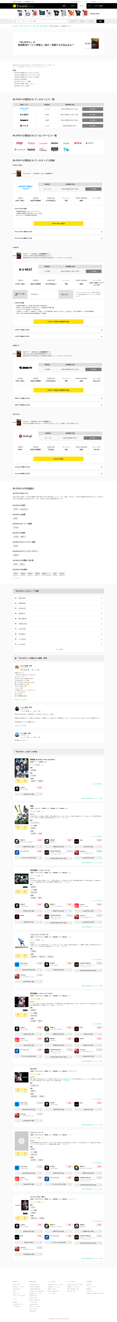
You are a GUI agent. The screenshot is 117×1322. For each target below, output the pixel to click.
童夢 (67, 808)
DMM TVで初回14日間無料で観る (59, 390)
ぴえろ (69, 872)
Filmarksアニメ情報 (17, 26)
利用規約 (89, 1289)
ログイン (102, 1)
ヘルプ (86, 1)
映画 (64, 6)
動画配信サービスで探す (36, 1293)
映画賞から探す (33, 1295)
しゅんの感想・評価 (26, 707)
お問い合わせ (90, 1291)
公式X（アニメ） (17, 1293)
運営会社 (89, 1284)
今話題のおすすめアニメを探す (75, 1284)
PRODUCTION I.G (72, 1071)
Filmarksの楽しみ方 (76, 1)
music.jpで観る (58, 459)
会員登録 (93, 1)
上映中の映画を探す (34, 1284)
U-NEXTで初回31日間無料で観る (58, 321)
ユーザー (91, 21)
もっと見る (17, 578)
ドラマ (72, 6)
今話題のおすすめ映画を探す (37, 1291)
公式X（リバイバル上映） (19, 1295)
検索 (100, 21)
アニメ (82, 6)
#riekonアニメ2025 (20, 699)
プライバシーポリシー (92, 1286)
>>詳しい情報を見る (97, 784)
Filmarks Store (16, 1284)
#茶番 (24, 725)
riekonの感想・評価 (26, 666)
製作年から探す (33, 1297)
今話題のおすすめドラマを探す (55, 1284)
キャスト (82, 21)
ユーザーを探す (98, 6)
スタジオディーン (72, 1199)
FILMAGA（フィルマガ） (19, 1286)
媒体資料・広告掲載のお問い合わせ (95, 1293)
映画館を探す (33, 1311)
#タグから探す (33, 1308)
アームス (70, 1134)
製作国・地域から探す (35, 1300)
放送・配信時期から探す (73, 1289)
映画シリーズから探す (35, 1306)
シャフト (70, 937)
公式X (14, 1291)
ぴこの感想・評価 (25, 733)
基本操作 (15, 1302)
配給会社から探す (34, 1304)
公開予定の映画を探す (35, 1286)
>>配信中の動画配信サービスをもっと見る (91, 798)
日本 (36, 762)
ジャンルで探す (33, 1302)
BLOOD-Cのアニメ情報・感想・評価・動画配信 (36, 26)
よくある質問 (16, 1306)
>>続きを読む (64, 817)
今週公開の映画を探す (35, 1289)
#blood (17, 725)
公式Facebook (16, 1289)
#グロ (20, 725)
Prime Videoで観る (58, 223)
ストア (90, 6)
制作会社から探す (71, 1291)
